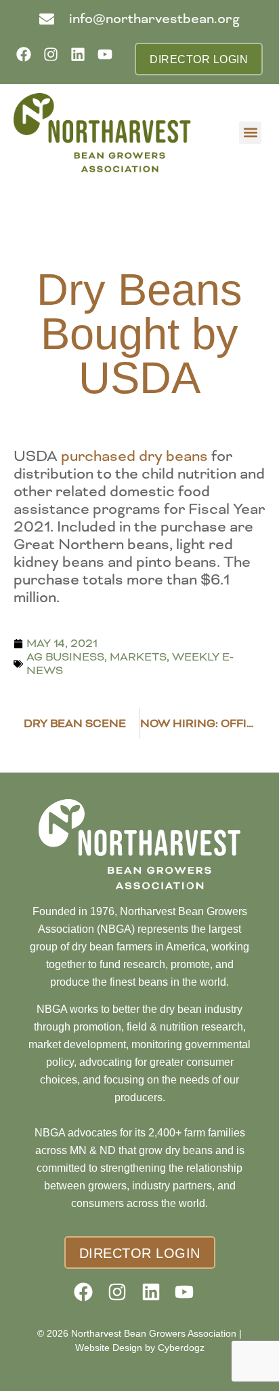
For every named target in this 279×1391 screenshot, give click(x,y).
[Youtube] (109, 59)
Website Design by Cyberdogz (140, 1347)
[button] (250, 133)
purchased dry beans (134, 456)
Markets (138, 657)
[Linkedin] (82, 59)
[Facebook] (28, 59)
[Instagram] (55, 59)
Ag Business (65, 657)
